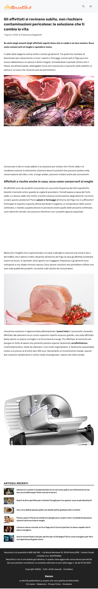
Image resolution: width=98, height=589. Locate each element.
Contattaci (68, 569)
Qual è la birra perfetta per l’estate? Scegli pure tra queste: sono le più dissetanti (54, 500)
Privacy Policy (54, 584)
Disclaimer (67, 584)
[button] (83, 6)
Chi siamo (30, 584)
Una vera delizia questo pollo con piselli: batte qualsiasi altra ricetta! (48, 510)
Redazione (41, 584)
